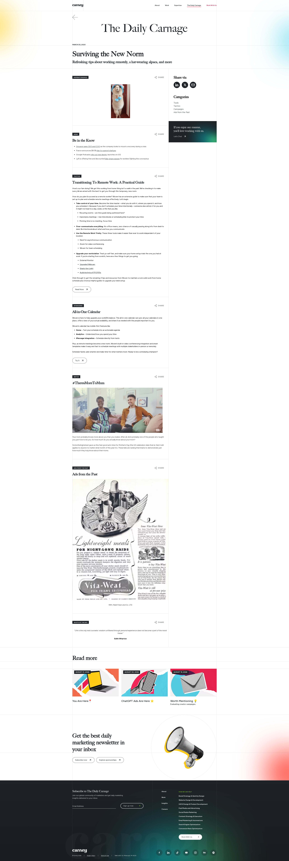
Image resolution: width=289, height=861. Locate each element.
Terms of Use (105, 855)
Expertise (178, 5)
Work (167, 5)
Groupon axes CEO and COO (88, 146)
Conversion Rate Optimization (190, 829)
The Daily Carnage (194, 5)
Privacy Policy (91, 855)
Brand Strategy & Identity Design (191, 796)
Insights (165, 803)
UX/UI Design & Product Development (193, 804)
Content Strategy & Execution (190, 816)
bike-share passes (112, 159)
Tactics (177, 106)
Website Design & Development (191, 800)
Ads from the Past (182, 112)
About (157, 5)
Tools (176, 103)
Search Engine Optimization (189, 824)
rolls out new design (99, 155)
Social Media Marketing (188, 812)
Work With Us (211, 5)
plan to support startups (106, 150)
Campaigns (179, 109)
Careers (165, 809)
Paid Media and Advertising (189, 808)
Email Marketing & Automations (191, 820)
